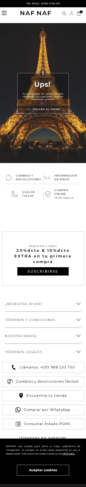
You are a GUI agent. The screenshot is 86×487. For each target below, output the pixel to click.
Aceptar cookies (43, 470)
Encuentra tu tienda (46, 396)
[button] (5, 13)
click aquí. (69, 453)
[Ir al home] (35, 13)
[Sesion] (71, 13)
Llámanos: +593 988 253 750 (47, 367)
